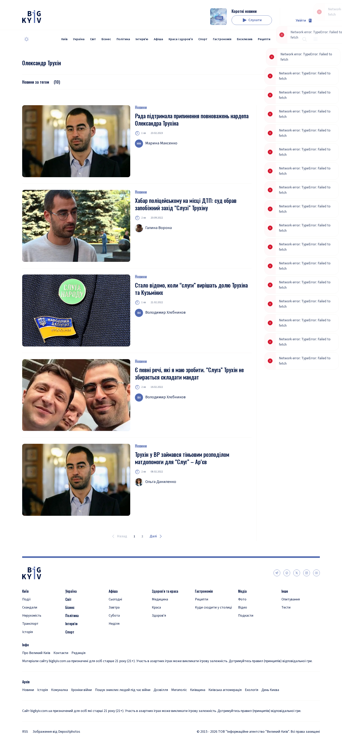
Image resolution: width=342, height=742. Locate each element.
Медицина (160, 599)
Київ (64, 39)
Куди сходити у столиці (213, 607)
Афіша (158, 39)
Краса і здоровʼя (181, 39)
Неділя (114, 623)
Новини (141, 107)
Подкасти (245, 615)
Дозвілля (161, 689)
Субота (114, 615)
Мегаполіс (179, 689)
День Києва (270, 689)
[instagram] (306, 573)
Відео (242, 607)
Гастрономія (222, 39)
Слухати (255, 20)
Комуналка (59, 689)
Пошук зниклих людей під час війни (122, 689)
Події (26, 599)
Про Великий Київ (36, 652)
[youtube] (316, 573)
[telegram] (277, 573)
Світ (93, 39)
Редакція (78, 652)
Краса (156, 607)
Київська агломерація (225, 689)
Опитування (290, 599)
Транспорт (30, 623)
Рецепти (264, 39)
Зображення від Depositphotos (56, 731)
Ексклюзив (244, 39)
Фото (242, 599)
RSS (25, 731)
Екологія (251, 689)
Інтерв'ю (142, 39)
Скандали (29, 607)
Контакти (60, 652)
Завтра (114, 607)
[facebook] (286, 573)
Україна (79, 39)
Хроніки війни (81, 689)
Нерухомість (31, 615)
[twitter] (296, 573)
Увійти (301, 20)
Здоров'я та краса (165, 591)
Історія (27, 631)
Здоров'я (159, 615)
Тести (286, 607)
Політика (123, 39)
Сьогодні (115, 599)
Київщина (197, 689)
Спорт (202, 39)
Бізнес (106, 39)
